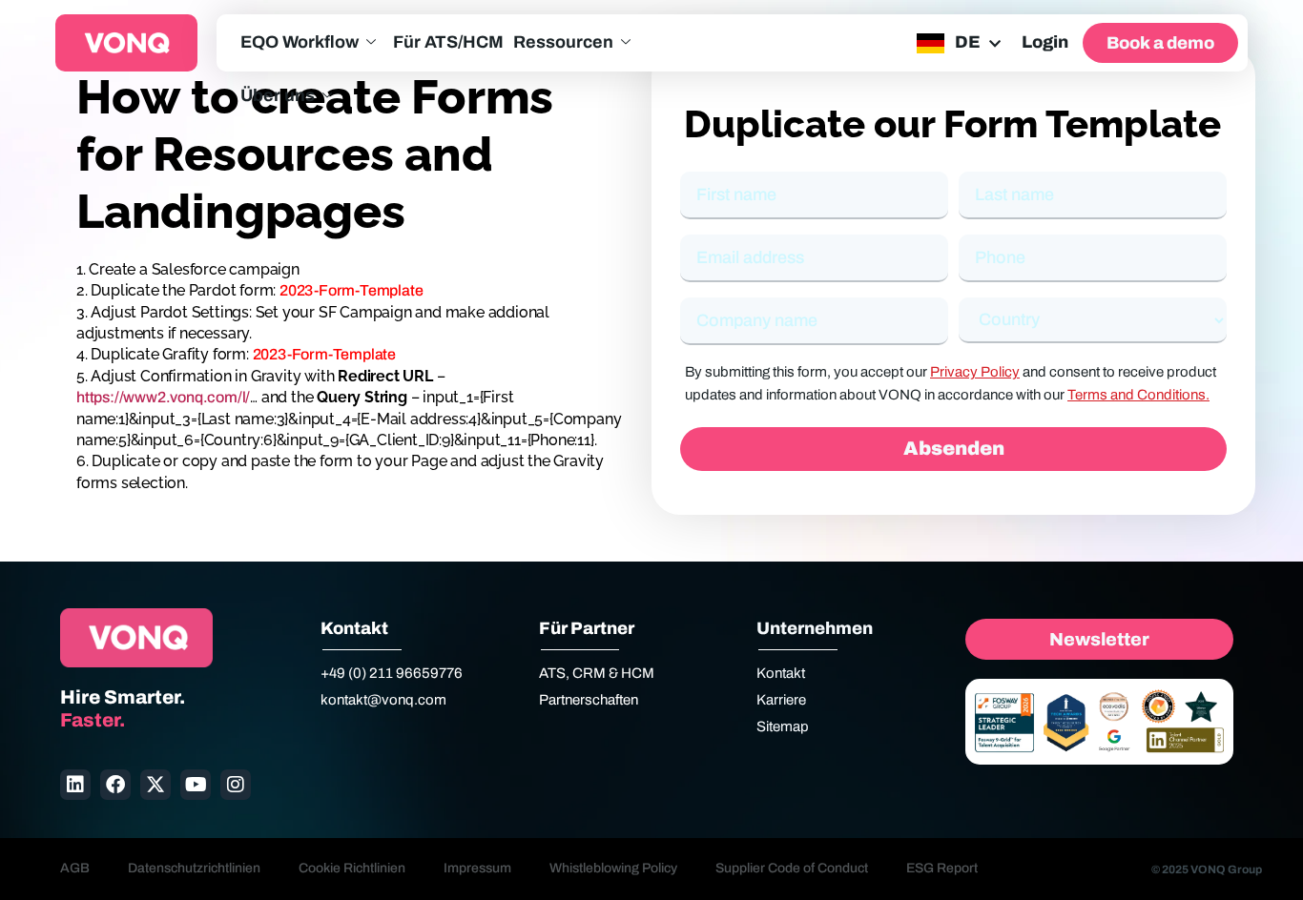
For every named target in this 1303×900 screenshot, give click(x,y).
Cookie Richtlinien (352, 868)
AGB (75, 868)
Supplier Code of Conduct (791, 868)
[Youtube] (195, 784)
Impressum (477, 868)
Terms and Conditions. (1138, 394)
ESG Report (942, 868)
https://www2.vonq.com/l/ (163, 397)
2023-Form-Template (351, 290)
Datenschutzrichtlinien (194, 868)
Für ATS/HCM (448, 41)
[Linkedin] (75, 784)
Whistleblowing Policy (613, 868)
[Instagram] (235, 784)
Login (1045, 41)
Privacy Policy (975, 371)
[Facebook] (115, 784)
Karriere (781, 699)
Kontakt (780, 673)
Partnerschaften (588, 699)
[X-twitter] (155, 784)
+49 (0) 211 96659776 (392, 673)
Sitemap (782, 726)
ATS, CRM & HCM (596, 673)
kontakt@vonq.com (383, 699)
